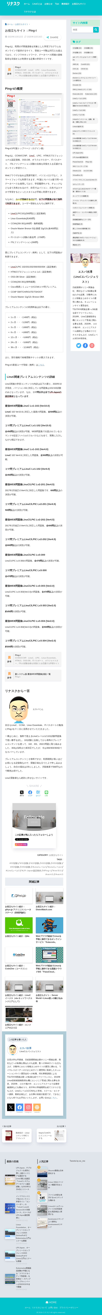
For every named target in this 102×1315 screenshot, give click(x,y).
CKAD (84, 69)
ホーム (27, 4)
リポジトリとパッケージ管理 (83, 208)
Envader (77, 85)
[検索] (96, 30)
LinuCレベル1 (40, 867)
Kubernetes (91, 94)
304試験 (26, 867)
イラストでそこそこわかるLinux (85, 180)
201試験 (35, 863)
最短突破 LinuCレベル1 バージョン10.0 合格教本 (84, 239)
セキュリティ (78, 184)
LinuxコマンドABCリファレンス (84, 132)
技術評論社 (77, 224)
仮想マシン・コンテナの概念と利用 (85, 213)
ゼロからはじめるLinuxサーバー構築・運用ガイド (84, 190)
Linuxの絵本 (78, 126)
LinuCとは (37, 4)
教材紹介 (66, 4)
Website (37, 1112)
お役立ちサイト (79, 4)
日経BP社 (77, 233)
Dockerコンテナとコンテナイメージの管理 (84, 79)
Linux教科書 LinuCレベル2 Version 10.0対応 (85, 147)
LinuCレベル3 (13, 870)
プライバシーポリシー (68, 1308)
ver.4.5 (60, 874)
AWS (75, 64)
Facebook (20, 1112)
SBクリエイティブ (80, 166)
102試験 (24, 863)
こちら (41, 365)
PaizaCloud (78, 162)
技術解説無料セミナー (82, 219)
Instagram (28, 1112)
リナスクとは (30, 12)
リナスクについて (39, 1308)
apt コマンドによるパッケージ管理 (84, 58)
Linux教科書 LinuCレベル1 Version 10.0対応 (85, 139)
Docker (77, 73)
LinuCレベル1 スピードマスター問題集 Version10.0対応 (84, 104)
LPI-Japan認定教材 (32, 870)
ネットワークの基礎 (80, 196)
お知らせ (48, 4)
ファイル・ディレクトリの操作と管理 (85, 202)
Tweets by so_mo (77, 1161)
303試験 (15, 867)
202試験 (46, 863)
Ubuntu (77, 171)
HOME (52, 1302)
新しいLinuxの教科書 (81, 228)
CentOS (85, 64)
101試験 (14, 863)
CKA (75, 69)
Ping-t (48, 870)
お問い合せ (53, 1308)
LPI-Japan (78, 153)
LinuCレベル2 (55, 867)
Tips (57, 4)
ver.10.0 (58, 870)
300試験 (58, 863)
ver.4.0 (50, 874)
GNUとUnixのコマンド (82, 89)
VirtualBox (77, 175)
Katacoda (78, 94)
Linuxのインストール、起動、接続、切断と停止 (84, 120)
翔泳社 (76, 245)
